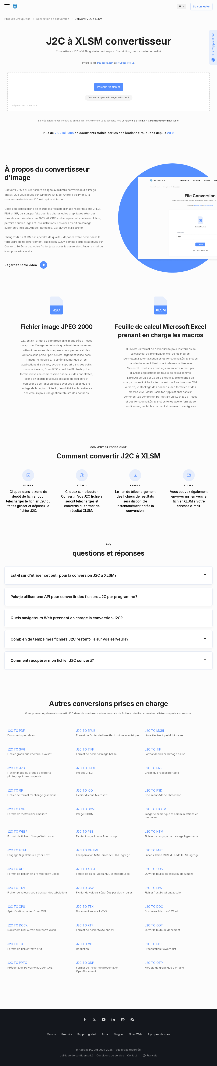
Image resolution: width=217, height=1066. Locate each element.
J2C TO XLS (16, 869)
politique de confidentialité (76, 1055)
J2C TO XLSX (85, 869)
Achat (105, 1034)
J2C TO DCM (85, 809)
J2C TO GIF (15, 790)
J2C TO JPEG (85, 768)
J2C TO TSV (16, 888)
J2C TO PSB (84, 831)
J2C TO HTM (154, 831)
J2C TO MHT (154, 850)
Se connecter (201, 6)
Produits (66, 1034)
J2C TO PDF (16, 730)
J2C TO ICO (84, 790)
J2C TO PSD (153, 790)
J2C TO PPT (153, 944)
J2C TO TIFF (85, 749)
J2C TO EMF (16, 809)
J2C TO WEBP (17, 831)
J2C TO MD (84, 944)
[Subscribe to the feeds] (132, 1020)
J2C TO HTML (17, 850)
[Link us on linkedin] (113, 1020)
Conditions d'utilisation (134, 120)
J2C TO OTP (154, 963)
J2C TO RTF (84, 925)
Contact (132, 1055)
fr (180, 6)
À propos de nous (158, 1034)
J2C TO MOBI (154, 730)
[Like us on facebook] (85, 1020)
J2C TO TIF (153, 749)
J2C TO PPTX (17, 963)
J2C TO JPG (16, 768)
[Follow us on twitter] (94, 1020)
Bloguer (119, 1034)
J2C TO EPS (153, 888)
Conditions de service (110, 1055)
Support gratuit (86, 1034)
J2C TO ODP (85, 963)
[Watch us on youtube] (104, 1020)
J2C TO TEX (85, 906)
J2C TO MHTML (87, 850)
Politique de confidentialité (164, 120)
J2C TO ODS (154, 869)
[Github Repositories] (123, 1020)
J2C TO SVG (16, 749)
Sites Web (135, 1034)
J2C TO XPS (16, 906)
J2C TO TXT (16, 944)
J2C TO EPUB (85, 730)
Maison (51, 1034)
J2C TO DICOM (155, 809)
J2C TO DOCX (17, 925)
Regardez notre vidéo (20, 265)
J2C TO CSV (85, 888)
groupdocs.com (105, 62)
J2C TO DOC (154, 906)
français (152, 1055)
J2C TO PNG (154, 768)
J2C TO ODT (154, 925)
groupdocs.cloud (125, 62)
